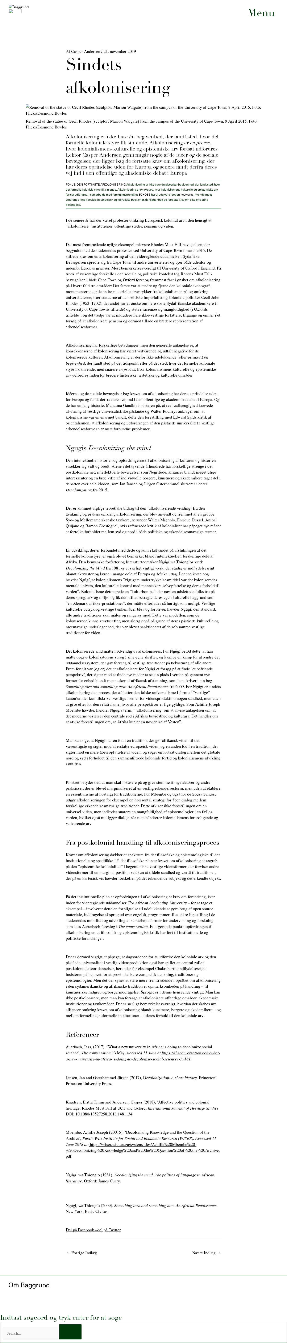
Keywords (187, 194)
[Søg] (70, 1331)
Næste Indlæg (206, 1252)
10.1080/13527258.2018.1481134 (103, 1114)
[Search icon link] (272, 90)
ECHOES (144, 194)
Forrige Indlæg (81, 1252)
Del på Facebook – (81, 1230)
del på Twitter (109, 1230)
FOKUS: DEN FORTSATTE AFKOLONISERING (96, 184)
